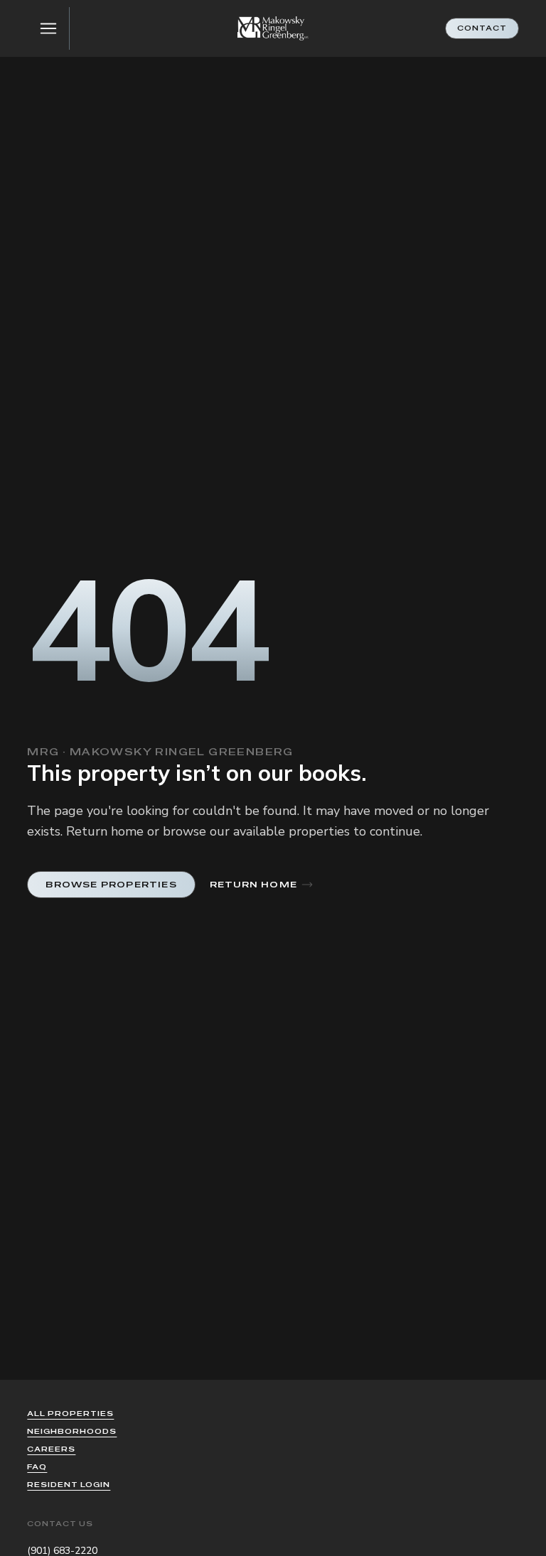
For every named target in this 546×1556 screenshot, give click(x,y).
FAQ (37, 1466)
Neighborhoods (72, 1431)
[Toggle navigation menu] (48, 28)
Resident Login (68, 1484)
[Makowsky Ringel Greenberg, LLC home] (273, 28)
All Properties (70, 1413)
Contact (482, 28)
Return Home (253, 884)
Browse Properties (111, 884)
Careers (51, 1449)
